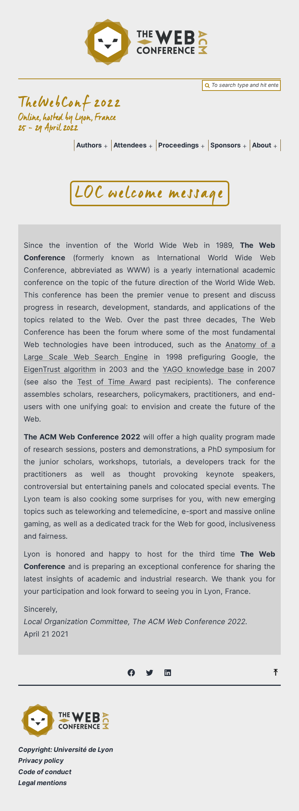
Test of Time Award (114, 381)
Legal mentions (42, 783)
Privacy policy (41, 760)
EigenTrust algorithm (60, 369)
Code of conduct (44, 772)
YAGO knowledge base (203, 369)
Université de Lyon (83, 749)
